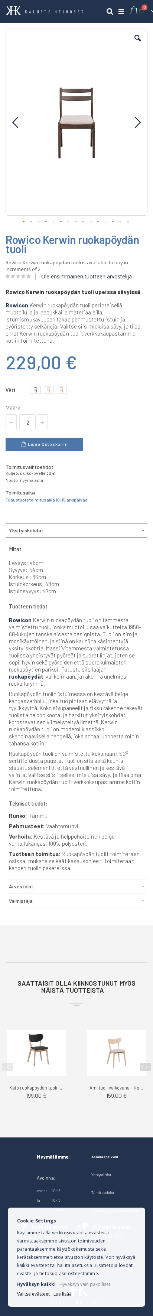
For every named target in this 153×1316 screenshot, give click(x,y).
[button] (137, 44)
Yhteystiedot (101, 1174)
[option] (35, 390)
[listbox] (49, 390)
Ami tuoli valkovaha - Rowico (116, 1088)
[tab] (76, 530)
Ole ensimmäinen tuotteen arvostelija (86, 276)
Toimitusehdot (102, 1192)
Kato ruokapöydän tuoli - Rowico (36, 1088)
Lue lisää (62, 1294)
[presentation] (145, 1067)
